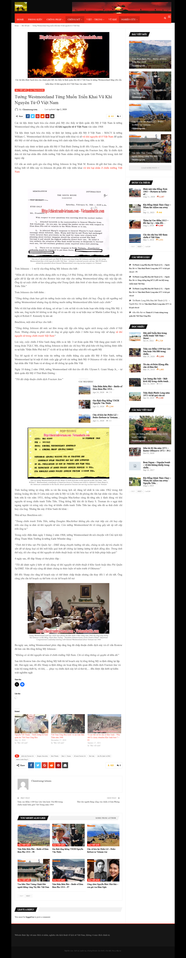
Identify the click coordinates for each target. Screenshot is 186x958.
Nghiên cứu (128, 19)
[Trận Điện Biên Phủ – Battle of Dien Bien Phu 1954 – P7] (68, 870)
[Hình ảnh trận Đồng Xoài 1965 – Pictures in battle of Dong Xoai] (135, 192)
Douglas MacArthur (42, 756)
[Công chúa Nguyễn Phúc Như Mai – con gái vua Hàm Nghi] (103, 870)
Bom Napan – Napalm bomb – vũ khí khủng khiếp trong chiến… (156, 465)
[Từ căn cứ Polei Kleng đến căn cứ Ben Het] (135, 368)
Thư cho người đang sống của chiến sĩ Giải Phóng (98, 802)
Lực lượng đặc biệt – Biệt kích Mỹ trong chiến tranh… (157, 380)
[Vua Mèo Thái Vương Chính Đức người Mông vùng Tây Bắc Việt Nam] (34, 870)
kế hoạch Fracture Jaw (80, 756)
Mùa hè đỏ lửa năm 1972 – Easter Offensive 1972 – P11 (157, 449)
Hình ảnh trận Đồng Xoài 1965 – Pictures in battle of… (155, 191)
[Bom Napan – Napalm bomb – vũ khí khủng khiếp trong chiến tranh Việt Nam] (135, 466)
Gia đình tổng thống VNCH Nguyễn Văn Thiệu (106, 401)
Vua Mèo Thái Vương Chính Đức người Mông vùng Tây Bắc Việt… (148, 154)
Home (20, 19)
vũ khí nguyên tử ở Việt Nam (98, 136)
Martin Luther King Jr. (22, 759)
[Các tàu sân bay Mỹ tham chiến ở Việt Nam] (135, 238)
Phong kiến (35, 19)
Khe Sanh (91, 756)
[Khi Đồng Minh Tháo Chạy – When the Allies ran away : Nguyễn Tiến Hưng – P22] (135, 481)
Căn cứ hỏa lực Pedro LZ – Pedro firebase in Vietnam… (106, 416)
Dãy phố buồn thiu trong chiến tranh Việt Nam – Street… (155, 335)
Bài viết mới (21, 90)
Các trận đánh (36, 90)
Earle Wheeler (54, 756)
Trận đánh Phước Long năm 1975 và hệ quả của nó (156, 394)
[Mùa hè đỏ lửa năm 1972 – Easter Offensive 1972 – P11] (135, 451)
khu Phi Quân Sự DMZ (103, 756)
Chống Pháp (54, 19)
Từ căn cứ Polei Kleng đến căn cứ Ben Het (155, 365)
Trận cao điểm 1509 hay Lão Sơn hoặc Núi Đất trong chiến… (157, 351)
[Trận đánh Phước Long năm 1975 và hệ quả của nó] (135, 396)
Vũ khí (113, 19)
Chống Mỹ (74, 19)
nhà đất (108, 951)
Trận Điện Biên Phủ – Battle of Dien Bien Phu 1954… (107, 387)
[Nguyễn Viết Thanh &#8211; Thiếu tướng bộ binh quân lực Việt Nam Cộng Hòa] (31, 723)
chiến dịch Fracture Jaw (27, 756)
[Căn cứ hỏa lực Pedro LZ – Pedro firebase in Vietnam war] (84, 418)
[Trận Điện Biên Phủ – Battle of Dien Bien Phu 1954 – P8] (84, 390)
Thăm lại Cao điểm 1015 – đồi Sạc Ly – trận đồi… (155, 221)
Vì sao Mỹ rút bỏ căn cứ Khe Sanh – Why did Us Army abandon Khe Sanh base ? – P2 (104, 737)
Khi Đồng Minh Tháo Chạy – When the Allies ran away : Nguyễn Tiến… (157, 480)
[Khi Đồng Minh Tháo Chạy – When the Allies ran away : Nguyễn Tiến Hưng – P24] (135, 208)
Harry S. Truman (66, 756)
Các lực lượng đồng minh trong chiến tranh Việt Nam (150, 435)
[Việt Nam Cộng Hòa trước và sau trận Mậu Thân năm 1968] (68, 723)
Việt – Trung (94, 19)
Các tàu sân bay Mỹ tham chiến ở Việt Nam (155, 236)
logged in (30, 917)
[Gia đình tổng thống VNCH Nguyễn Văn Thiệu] (84, 404)
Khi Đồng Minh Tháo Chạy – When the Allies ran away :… (157, 207)
